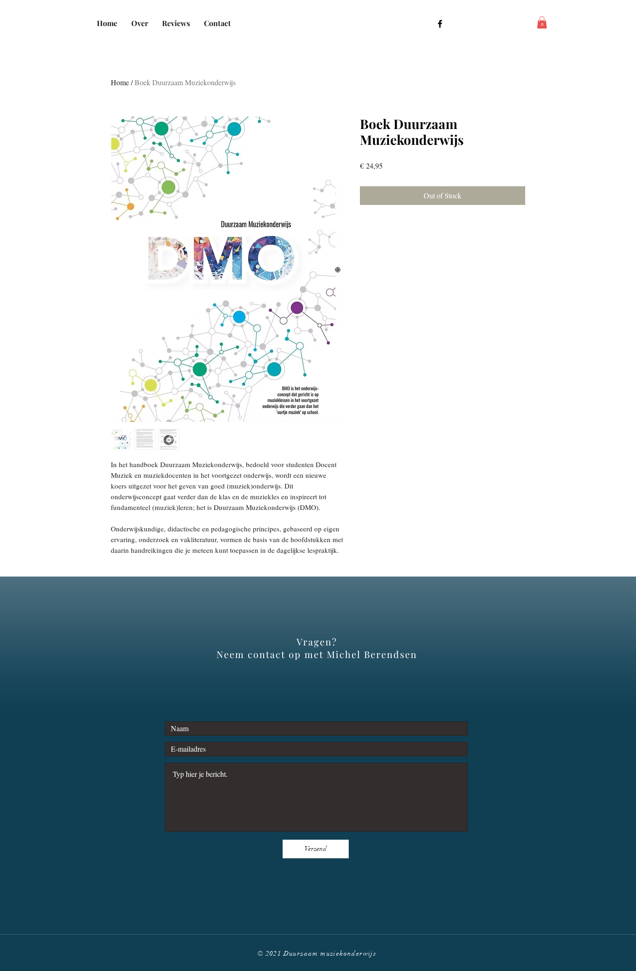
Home (120, 82)
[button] (542, 22)
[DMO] (440, 24)
